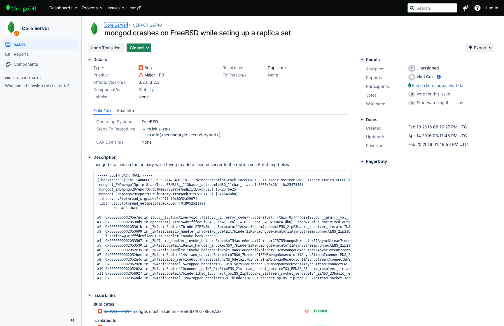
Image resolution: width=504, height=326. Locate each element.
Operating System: (114, 121)
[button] (465, 8)
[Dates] (362, 120)
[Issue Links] (90, 295)
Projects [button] (90, 7)
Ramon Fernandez (429, 85)
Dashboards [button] (60, 7)
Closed (320, 311)
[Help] (477, 8)
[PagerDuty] (362, 161)
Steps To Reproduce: (116, 128)
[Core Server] (11, 28)
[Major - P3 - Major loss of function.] (141, 75)
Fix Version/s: (235, 74)
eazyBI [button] (136, 7)
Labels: (100, 96)
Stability (146, 89)
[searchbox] (432, 8)
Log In (492, 7)
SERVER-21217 (118, 311)
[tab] (102, 110)
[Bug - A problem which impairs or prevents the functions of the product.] (141, 67)
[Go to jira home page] (22, 8)
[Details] (90, 59)
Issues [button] (114, 7)
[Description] (90, 157)
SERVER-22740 (147, 24)
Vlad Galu (458, 85)
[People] (362, 59)
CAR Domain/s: (110, 142)
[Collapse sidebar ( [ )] (72, 320)
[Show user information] (438, 76)
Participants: (378, 86)
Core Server (36, 28)
